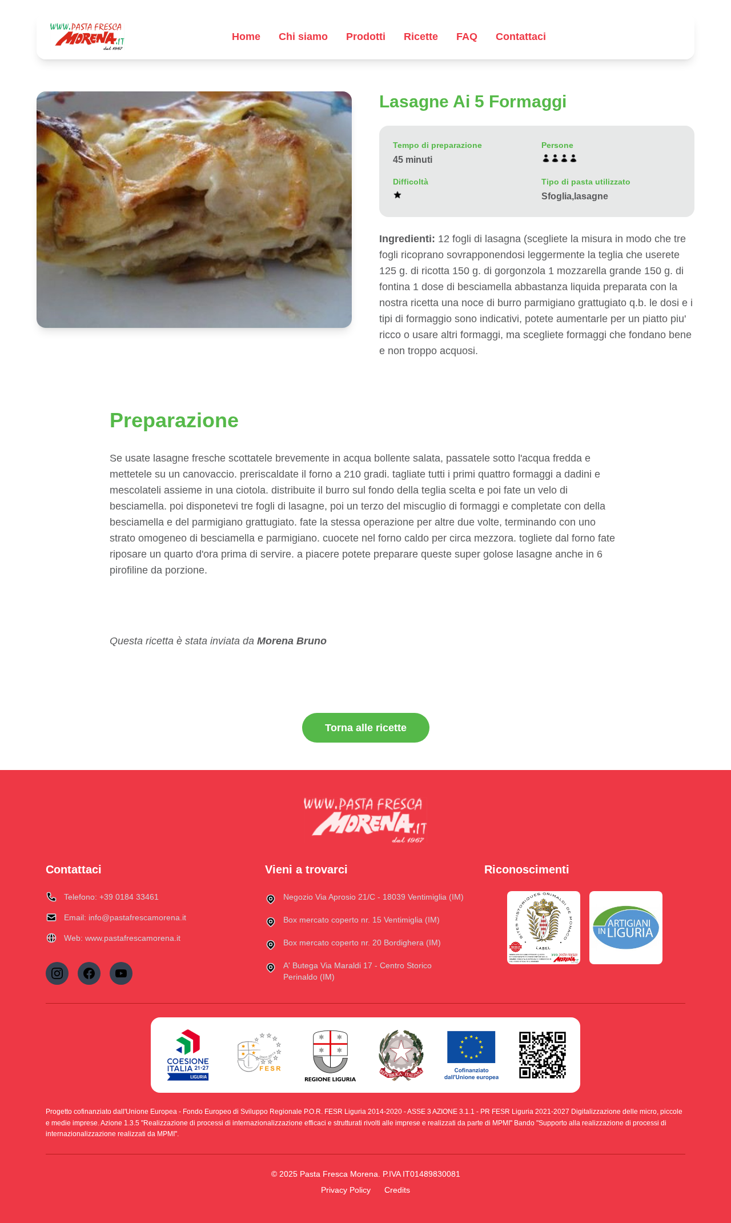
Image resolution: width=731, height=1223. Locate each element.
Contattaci (521, 36)
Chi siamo (303, 36)
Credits (397, 1189)
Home (246, 36)
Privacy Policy (346, 1189)
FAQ (466, 36)
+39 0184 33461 (129, 896)
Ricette (421, 36)
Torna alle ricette (366, 727)
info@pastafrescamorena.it (137, 917)
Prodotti (365, 36)
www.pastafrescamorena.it (132, 938)
